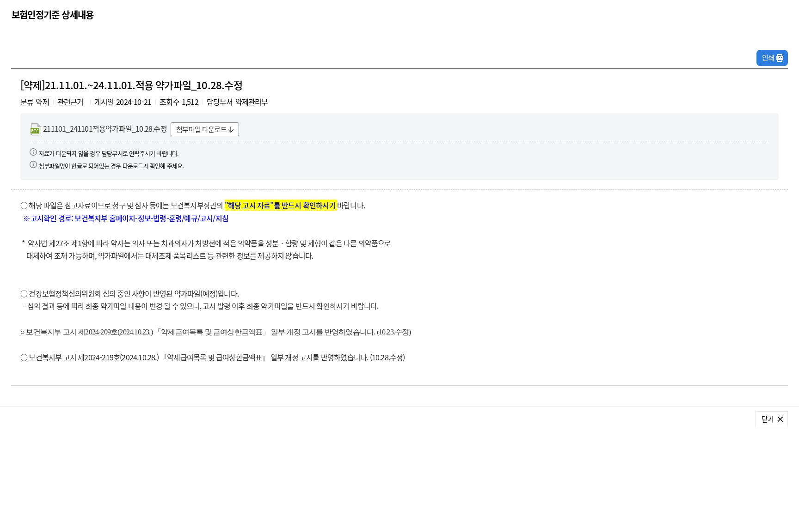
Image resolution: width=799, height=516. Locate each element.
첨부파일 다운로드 (201, 129)
